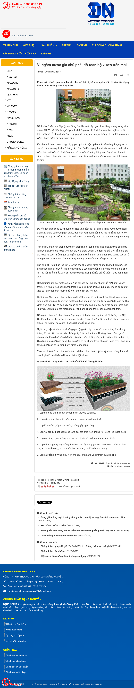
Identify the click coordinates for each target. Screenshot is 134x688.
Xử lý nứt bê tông (14, 629)
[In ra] (122, 74)
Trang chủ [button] (10, 45)
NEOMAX (12, 124)
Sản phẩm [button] (48, 45)
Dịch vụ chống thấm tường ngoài (16, 248)
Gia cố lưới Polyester (16, 640)
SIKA (9, 70)
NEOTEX (11, 112)
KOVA (10, 135)
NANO (10, 130)
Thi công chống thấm (16, 624)
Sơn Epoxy (13, 202)
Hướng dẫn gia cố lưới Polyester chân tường (17, 217)
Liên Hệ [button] (46, 53)
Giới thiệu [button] (29, 45)
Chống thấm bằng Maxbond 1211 (15, 195)
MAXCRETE (13, 88)
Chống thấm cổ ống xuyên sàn (18, 209)
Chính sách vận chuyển (17, 666)
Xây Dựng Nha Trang (19, 181)
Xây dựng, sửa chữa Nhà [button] (19, 53)
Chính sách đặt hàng (15, 672)
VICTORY (12, 106)
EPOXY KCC (13, 118)
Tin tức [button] (67, 45)
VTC (9, 100)
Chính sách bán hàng (16, 660)
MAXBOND (12, 82)
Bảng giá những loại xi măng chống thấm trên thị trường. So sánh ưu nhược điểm (16, 171)
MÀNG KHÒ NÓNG (17, 147)
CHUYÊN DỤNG (15, 141)
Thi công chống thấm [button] (107, 45)
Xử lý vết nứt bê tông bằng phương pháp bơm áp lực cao (16, 227)
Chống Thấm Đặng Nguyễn (61, 684)
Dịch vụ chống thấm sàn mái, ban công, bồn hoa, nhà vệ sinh (16, 238)
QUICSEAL (12, 94)
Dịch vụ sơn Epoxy (15, 635)
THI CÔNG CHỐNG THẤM (16, 187)
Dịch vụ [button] (82, 45)
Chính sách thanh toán (16, 655)
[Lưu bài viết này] (128, 74)
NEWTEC (12, 76)
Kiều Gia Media (96, 684)
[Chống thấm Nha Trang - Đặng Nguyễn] (100, 13)
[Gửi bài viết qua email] (116, 74)
